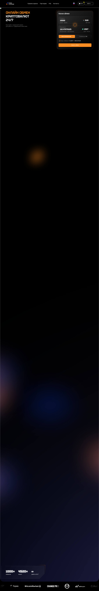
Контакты (56, 3)
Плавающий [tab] (82, 36)
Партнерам (43, 3)
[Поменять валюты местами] (75, 24)
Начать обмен (75, 45)
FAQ (50, 3)
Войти (89, 3)
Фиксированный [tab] (66, 36)
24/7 (82, 3)
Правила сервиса (32, 3)
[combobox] (74, 3)
